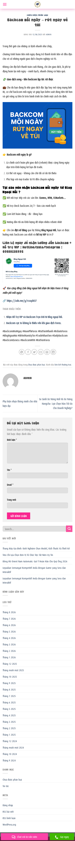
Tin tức (6, 786)
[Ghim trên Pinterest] (47, 352)
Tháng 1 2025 (9, 734)
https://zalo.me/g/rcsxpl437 (22, 300)
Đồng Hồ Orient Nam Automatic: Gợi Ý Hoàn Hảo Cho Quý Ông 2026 (35, 561)
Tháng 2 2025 (9, 728)
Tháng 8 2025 (9, 689)
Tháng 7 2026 (9, 618)
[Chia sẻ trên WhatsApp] (22, 352)
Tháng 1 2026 (9, 657)
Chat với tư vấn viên (27, 837)
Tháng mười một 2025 (13, 670)
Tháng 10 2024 (10, 753)
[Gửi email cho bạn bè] (41, 352)
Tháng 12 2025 (10, 663)
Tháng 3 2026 (9, 644)
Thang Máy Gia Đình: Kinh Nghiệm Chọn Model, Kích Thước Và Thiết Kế (36, 548)
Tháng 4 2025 (9, 715)
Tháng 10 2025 (10, 676)
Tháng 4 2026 (9, 637)
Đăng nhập (8, 805)
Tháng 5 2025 (9, 708)
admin (48, 34)
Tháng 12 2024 (10, 741)
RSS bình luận (9, 818)
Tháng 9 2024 (9, 760)
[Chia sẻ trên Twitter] (34, 352)
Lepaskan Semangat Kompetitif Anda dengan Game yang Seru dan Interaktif (34, 569)
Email (10, 484)
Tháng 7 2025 (9, 695)
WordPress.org (9, 824)
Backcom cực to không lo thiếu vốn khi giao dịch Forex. (33, 323)
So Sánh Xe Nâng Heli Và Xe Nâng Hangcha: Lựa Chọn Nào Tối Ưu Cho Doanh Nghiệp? (55, 403)
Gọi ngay (64, 837)
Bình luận (12, 439)
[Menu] (5, 4)
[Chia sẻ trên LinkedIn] (53, 352)
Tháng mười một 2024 (13, 747)
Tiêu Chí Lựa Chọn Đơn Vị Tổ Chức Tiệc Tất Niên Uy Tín (28, 554)
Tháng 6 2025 (9, 702)
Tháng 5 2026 (9, 631)
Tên (9, 469)
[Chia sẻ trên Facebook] (28, 352)
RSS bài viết (8, 811)
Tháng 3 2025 (9, 721)
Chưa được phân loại (37, 15)
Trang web (11, 499)
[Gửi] (69, 529)
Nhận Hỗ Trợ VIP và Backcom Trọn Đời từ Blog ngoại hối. (34, 317)
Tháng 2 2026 (9, 650)
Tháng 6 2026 (9, 625)
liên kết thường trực (63, 364)
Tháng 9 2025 (9, 683)
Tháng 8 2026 (9, 612)
